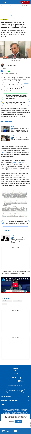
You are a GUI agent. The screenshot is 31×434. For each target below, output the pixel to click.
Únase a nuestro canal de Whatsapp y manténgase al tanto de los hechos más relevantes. (17, 96)
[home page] (15, 369)
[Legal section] (28, 404)
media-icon (15, 431)
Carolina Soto (11, 6)
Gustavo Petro (16, 162)
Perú (4, 304)
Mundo (12, 236)
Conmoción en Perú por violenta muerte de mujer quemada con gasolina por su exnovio (19, 240)
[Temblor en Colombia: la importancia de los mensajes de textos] (5, 138)
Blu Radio (3, 16)
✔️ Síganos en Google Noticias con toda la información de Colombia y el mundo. (17, 223)
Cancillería (4, 152)
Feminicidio (17, 300)
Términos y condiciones (13, 410)
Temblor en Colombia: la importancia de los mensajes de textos (20, 139)
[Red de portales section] (28, 396)
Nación (8, 16)
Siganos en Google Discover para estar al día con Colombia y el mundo (17, 103)
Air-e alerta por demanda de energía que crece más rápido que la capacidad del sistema (20, 130)
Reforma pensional (20, 6)
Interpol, (26, 83)
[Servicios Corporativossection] (28, 400)
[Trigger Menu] (2, 2)
